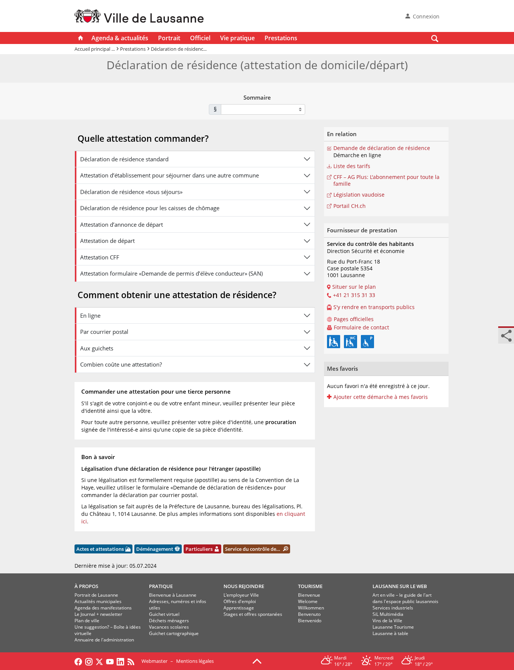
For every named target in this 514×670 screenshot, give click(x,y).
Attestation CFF (99, 257)
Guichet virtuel (164, 614)
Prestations (281, 38)
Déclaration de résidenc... (179, 48)
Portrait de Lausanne (96, 595)
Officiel (200, 38)
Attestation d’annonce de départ (121, 224)
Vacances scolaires (169, 627)
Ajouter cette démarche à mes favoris (380, 397)
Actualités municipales (98, 601)
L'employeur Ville (241, 595)
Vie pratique (237, 38)
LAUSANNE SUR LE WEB (400, 586)
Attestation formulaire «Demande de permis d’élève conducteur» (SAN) (171, 273)
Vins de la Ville (387, 620)
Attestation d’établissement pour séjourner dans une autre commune (169, 175)
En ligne (90, 315)
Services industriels (393, 608)
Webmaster (154, 661)
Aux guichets (96, 348)
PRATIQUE (161, 586)
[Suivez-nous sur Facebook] (78, 661)
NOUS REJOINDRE (244, 586)
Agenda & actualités (119, 38)
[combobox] (263, 109)
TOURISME (310, 586)
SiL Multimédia (388, 614)
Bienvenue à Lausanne (172, 595)
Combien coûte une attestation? (121, 364)
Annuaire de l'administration (104, 640)
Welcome (308, 601)
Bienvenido (309, 620)
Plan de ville (87, 620)
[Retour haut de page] (257, 660)
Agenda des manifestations (103, 608)
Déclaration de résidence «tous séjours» (131, 192)
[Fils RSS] (132, 661)
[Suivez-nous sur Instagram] (89, 661)
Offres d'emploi (240, 601)
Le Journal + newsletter (98, 614)
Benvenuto (309, 614)
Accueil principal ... (95, 48)
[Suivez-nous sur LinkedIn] (120, 661)
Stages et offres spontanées (253, 614)
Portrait (169, 38)
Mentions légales (195, 661)
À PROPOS (86, 586)
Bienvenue (309, 595)
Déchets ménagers (169, 620)
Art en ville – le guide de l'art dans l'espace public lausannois (405, 598)
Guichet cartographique (174, 633)
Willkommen (311, 608)
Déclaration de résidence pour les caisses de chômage (149, 208)
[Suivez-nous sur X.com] (99, 661)
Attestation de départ (107, 240)
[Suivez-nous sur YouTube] (110, 661)
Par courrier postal (104, 331)
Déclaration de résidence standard (124, 159)
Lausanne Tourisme (393, 627)
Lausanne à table (390, 633)
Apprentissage (239, 608)
